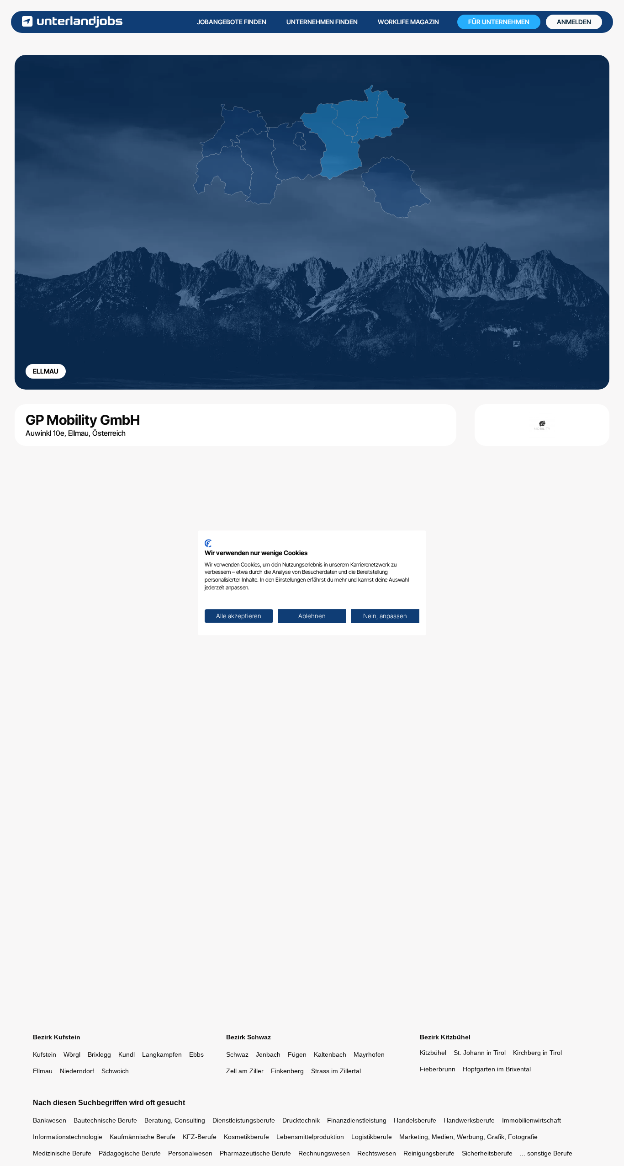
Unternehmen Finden (322, 22)
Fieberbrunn (437, 1069)
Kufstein (44, 1054)
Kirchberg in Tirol (537, 1052)
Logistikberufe (371, 1136)
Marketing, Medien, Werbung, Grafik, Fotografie (468, 1136)
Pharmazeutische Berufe (255, 1153)
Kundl (126, 1054)
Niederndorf (77, 1071)
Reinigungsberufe (429, 1153)
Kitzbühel (433, 1052)
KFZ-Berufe (200, 1136)
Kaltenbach (330, 1054)
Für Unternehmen (498, 22)
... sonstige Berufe (546, 1153)
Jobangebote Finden (231, 22)
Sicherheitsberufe (487, 1153)
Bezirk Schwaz (248, 1037)
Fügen (297, 1054)
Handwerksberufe (469, 1120)
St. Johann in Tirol (480, 1052)
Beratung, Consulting (174, 1120)
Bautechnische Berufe (105, 1120)
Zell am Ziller (245, 1071)
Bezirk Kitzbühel (445, 1037)
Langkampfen (162, 1054)
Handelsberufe (415, 1120)
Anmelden (574, 22)
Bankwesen (49, 1120)
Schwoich (115, 1071)
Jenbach (268, 1054)
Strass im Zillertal (336, 1071)
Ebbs (196, 1054)
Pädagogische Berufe (130, 1153)
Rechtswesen (376, 1153)
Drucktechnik (301, 1120)
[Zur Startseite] (72, 21)
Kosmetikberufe (246, 1136)
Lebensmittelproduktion (310, 1136)
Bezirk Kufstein (56, 1037)
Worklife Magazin (408, 22)
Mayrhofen (369, 1054)
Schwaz (237, 1054)
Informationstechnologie (67, 1136)
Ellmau (43, 1071)
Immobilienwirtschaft (531, 1120)
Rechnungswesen (324, 1153)
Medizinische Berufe (62, 1153)
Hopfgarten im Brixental (497, 1069)
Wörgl (71, 1054)
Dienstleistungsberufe (243, 1120)
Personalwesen (190, 1153)
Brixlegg (99, 1054)
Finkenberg (287, 1071)
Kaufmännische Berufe (142, 1136)
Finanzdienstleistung (356, 1120)
